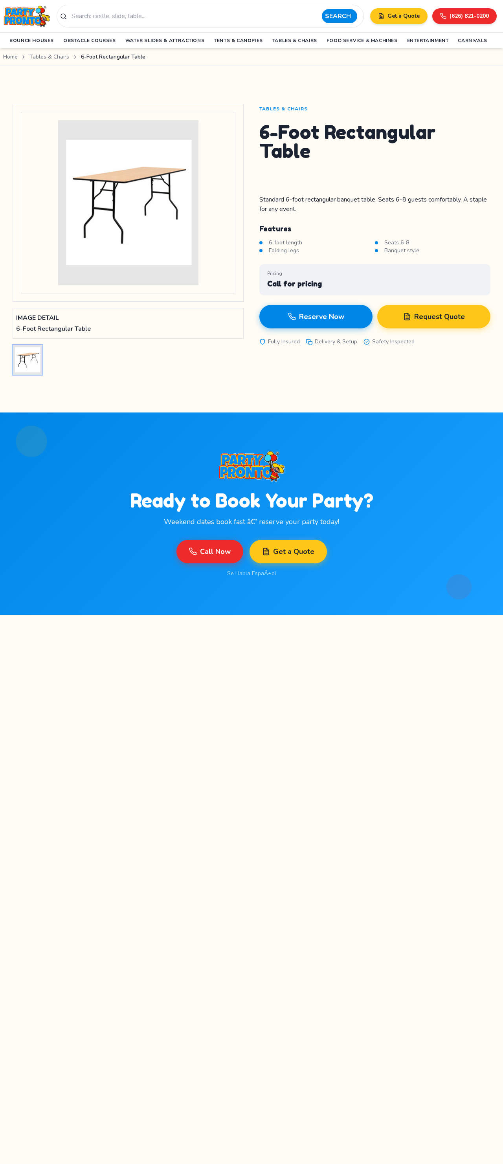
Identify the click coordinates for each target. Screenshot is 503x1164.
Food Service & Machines (362, 40)
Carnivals (472, 40)
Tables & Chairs (294, 40)
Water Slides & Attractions (165, 40)
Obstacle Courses (89, 40)
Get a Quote (403, 16)
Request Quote (439, 316)
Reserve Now (321, 316)
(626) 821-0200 (469, 16)
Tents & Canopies (238, 40)
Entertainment (428, 40)
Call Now (215, 551)
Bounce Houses (31, 40)
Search (338, 16)
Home (10, 56)
